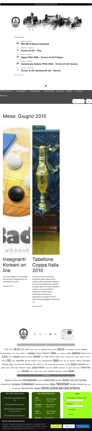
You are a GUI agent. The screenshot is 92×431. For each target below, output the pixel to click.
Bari (66, 349)
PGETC (12, 367)
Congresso (62, 353)
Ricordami (71, 409)
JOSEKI (61, 360)
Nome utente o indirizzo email (76, 398)
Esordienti (58, 380)
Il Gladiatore (27, 383)
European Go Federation (26, 356)
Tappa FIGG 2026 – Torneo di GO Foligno (42, 57)
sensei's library (49, 367)
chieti (13, 353)
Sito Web (73, 384)
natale (39, 364)
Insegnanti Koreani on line (14, 265)
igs (29, 360)
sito (67, 367)
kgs (65, 360)
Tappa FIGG (85, 367)
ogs (46, 364)
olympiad (67, 364)
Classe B (39, 353)
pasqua (8, 367)
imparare (33, 360)
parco (87, 364)
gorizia (13, 360)
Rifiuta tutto (68, 426)
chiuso (17, 353)
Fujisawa (62, 356)
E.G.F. (10, 356)
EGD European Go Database (13, 409)
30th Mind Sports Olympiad (35, 43)
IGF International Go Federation (14, 415)
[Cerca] (89, 101)
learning (72, 360)
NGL (43, 364)
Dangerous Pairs (17, 380)
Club (53, 352)
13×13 (11, 349)
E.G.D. (5, 356)
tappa (78, 367)
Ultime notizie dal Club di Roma (60, 387)
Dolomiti (89, 353)
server (55, 367)
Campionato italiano (5, 353)
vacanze (41, 371)
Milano (11, 364)
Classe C (46, 353)
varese (45, 371)
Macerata (5, 364)
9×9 (6, 349)
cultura (68, 353)
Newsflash (62, 383)
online (74, 364)
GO (9, 360)
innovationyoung (47, 360)
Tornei (19, 371)
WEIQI (71, 371)
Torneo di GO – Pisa (31, 50)
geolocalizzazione (69, 356)
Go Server (16, 384)
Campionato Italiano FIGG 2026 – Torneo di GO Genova (49, 63)
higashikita (20, 360)
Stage (85, 384)
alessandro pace (46, 349)
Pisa (16, 367)
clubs (58, 353)
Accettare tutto (82, 426)
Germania (76, 356)
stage (70, 367)
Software (80, 384)
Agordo (36, 349)
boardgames (78, 349)
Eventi (66, 380)
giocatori (4, 360)
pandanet (81, 364)
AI (39, 349)
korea (68, 360)
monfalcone (28, 364)
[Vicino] (90, 420)
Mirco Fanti (21, 364)
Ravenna (29, 367)
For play (82, 380)
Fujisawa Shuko (6, 384)
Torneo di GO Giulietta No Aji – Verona (41, 70)
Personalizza (55, 426)
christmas (22, 353)
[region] (46, 424)
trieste (36, 371)
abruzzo (32, 349)
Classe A (31, 353)
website (65, 371)
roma (34, 367)
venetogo (51, 371)
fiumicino (52, 356)
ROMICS (41, 367)
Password (69, 404)
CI (26, 353)
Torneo (25, 370)
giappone (82, 356)
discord (83, 353)
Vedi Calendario (18, 75)
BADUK (61, 349)
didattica (76, 353)
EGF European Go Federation (14, 404)
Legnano (78, 360)
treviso (31, 371)
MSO (34, 364)
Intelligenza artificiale (42, 384)
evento (36, 356)
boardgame (71, 349)
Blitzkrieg (8, 380)
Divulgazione (30, 379)
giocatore (87, 356)
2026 (27, 349)
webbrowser (58, 371)
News (52, 384)
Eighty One (49, 380)
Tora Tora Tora (27, 388)
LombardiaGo (86, 360)
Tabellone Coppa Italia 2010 (45, 265)
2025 (22, 349)
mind (15, 364)
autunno (54, 349)
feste (42, 356)
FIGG (46, 356)
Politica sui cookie (39, 428)
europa (16, 356)
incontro (39, 360)
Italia (56, 360)
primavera (22, 367)
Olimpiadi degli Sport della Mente (56, 364)
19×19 (17, 349)
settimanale (62, 367)
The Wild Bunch (16, 388)
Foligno (57, 356)
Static (89, 384)
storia (74, 367)
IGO (26, 360)
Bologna (84, 349)
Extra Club (74, 380)
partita (3, 367)
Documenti (40, 380)
